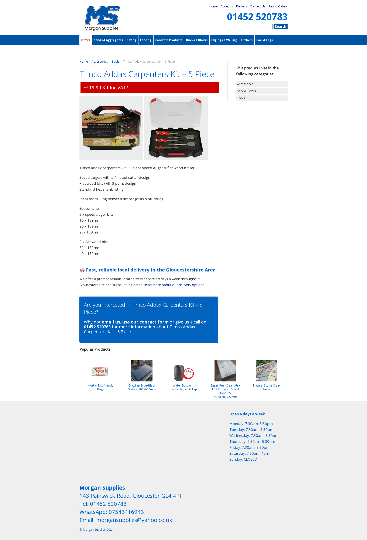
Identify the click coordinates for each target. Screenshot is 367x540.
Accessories (90, 50)
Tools (115, 61)
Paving (131, 40)
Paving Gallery (278, 6)
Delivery (241, 6)
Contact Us (257, 6)
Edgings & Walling (224, 40)
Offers (85, 40)
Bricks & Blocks (196, 40)
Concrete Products (168, 40)
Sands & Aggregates (108, 40)
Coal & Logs (264, 40)
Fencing (145, 40)
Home (213, 6)
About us (227, 6)
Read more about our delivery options (174, 285)
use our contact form (145, 322)
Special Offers (246, 91)
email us (111, 322)
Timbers (247, 40)
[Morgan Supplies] (102, 29)
